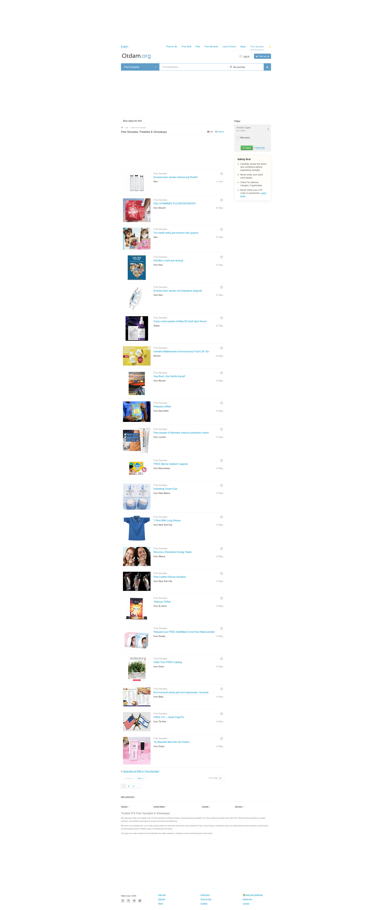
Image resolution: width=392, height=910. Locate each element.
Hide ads (162, 894)
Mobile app (247, 899)
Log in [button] (246, 56)
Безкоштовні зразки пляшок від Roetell (176, 177)
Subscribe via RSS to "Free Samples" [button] (141, 771)
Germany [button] (239, 806)
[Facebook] (123, 900)
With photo (245, 137)
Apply (248, 147)
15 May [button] (219, 380)
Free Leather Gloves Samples (170, 576)
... (139, 786)
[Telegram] (134, 900)
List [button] (211, 131)
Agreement (205, 894)
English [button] (124, 46)
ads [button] (126, 127)
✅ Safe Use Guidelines (253, 894)
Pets (198, 46)
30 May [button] (219, 207)
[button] (129, 46)
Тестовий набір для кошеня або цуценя (176, 232)
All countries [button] (239, 66)
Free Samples (257, 46)
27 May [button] (219, 237)
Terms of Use (205, 899)
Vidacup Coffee (162, 601)
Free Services (211, 46)
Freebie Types (244, 129)
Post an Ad (171, 46)
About (160, 903)
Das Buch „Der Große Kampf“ (170, 376)
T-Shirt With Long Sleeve (167, 520)
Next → (141, 778)
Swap (243, 46)
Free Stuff (186, 46)
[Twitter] (140, 900)
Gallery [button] (221, 131)
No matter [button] (241, 130)
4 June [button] (220, 181)
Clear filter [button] (260, 147)
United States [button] (159, 806)
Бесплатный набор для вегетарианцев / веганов (181, 692)
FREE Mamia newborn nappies (171, 464)
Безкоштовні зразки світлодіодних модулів (178, 290)
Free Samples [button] (131, 66)
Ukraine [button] (124, 806)
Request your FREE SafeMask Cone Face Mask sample (184, 631)
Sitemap (161, 899)
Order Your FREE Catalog (168, 662)
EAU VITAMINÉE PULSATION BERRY (175, 203)
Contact (246, 903)
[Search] (267, 67)
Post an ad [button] (264, 56)
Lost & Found (229, 46)
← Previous (128, 778)
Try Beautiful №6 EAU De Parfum (172, 742)
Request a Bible (162, 406)
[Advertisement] (196, 21)
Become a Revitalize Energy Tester (173, 552)
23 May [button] (219, 355)
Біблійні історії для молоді (168, 260)
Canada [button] (205, 806)
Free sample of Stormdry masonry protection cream (181, 432)
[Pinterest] (128, 900)
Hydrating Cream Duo (165, 488)
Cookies (203, 903)
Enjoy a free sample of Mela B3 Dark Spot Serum (180, 321)
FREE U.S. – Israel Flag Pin (169, 717)
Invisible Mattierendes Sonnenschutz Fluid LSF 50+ (182, 351)
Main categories (127, 796)
